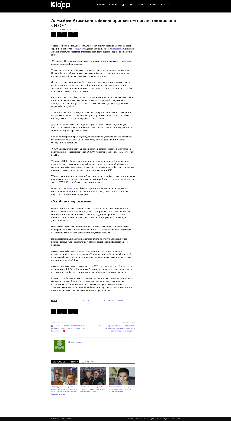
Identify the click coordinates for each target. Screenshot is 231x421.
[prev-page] (52, 398)
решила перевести (86, 97)
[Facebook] (53, 34)
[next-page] (56, 398)
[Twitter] (59, 34)
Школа (141, 5)
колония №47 (100, 301)
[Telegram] (70, 34)
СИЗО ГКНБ (111, 301)
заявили (71, 188)
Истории (112, 5)
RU (169, 5)
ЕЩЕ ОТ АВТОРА (87, 362)
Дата (132, 5)
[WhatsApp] (75, 34)
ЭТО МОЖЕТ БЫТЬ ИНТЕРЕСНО (65, 362)
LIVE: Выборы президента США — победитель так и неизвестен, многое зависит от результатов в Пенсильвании (116, 328)
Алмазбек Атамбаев (65, 301)
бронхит (77, 301)
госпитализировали (121, 179)
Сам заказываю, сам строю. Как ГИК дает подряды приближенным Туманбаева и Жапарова (93, 389)
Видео (123, 5)
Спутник (152, 5)
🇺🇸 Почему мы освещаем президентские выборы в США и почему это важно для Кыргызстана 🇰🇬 (68, 328)
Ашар (162, 5)
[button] (177, 4)
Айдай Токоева (59, 29)
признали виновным (83, 251)
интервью (116, 48)
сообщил (76, 48)
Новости (100, 5)
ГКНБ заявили (103, 229)
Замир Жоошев (88, 301)
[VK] (64, 34)
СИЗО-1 (120, 301)
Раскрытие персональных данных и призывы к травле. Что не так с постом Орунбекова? (122, 389)
